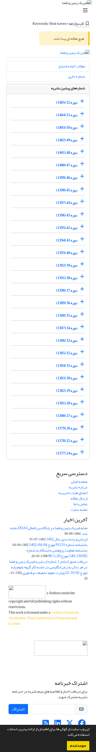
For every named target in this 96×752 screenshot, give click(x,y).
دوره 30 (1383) (67, 378)
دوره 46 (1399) (67, 177)
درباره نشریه (78, 487)
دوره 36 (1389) (67, 303)
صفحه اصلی (79, 481)
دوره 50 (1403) (67, 127)
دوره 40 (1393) (67, 252)
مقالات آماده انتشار (71, 66)
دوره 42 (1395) (67, 227)
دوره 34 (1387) (67, 328)
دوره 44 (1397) (67, 202)
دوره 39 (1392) (67, 265)
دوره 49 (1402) (67, 140)
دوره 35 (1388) (67, 315)
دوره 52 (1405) (67, 102)
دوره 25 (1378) (67, 440)
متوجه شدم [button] (78, 745)
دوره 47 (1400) (67, 165)
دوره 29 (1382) (67, 390)
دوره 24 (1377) (67, 453)
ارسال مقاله (79, 498)
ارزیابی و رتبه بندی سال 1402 (66, 539)
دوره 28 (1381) (67, 403)
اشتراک (18, 709)
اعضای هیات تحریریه (72, 492)
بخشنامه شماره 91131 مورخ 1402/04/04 (58, 544)
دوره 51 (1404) (67, 115)
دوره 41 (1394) (67, 240)
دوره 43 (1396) (67, 215)
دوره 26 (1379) (67, 428)
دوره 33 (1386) (67, 340)
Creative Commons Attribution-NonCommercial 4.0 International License (44, 618)
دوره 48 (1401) (67, 152)
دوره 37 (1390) (67, 290)
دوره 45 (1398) (67, 190)
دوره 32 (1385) (67, 353)
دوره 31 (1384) (67, 365)
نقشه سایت (79, 509)
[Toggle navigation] (49, 10)
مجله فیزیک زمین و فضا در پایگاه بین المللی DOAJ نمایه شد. (48, 530)
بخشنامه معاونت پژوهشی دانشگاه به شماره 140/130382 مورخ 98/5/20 (56, 553)
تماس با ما (80, 504)
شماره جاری (76, 76)
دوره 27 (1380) (67, 415)
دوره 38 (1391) (67, 278)
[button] (65, 735)
